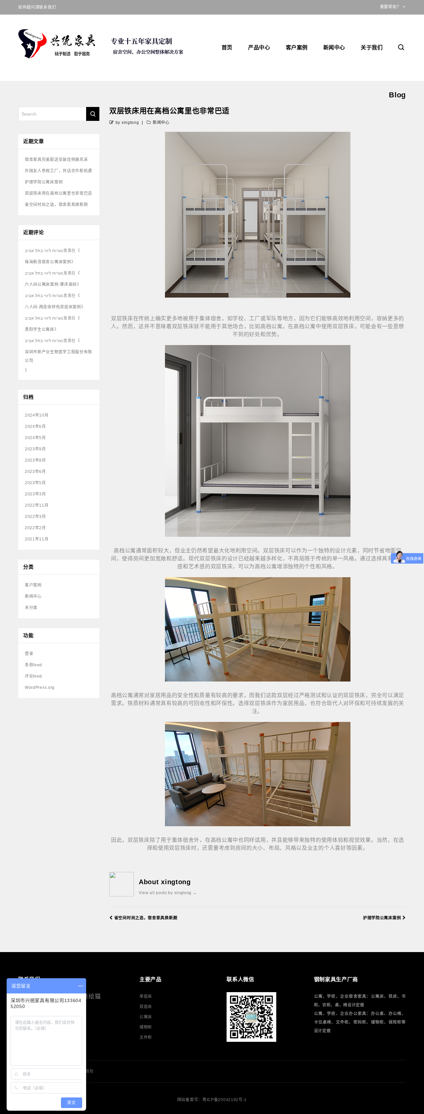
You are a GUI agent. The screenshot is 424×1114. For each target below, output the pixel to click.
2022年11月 (37, 505)
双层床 (145, 1006)
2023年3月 (35, 494)
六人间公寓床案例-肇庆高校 (51, 284)
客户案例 (297, 47)
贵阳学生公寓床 (39, 329)
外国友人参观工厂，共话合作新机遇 (58, 171)
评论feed (33, 676)
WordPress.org (40, 687)
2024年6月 (35, 426)
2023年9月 (35, 449)
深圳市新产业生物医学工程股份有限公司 (58, 356)
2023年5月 (35, 483)
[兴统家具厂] (102, 44)
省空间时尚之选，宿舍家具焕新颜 (145, 918)
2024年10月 (37, 415)
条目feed (33, 665)
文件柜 (145, 1037)
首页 (227, 47)
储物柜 (145, 1027)
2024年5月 (35, 437)
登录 (29, 653)
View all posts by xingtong (168, 892)
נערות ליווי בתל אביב (44, 250)
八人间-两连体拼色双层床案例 (53, 307)
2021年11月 (37, 539)
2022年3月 (35, 516)
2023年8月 (35, 460)
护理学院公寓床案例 (382, 918)
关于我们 (372, 47)
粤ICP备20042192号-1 (224, 1099)
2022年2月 (35, 528)
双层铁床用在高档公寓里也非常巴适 (58, 193)
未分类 (31, 607)
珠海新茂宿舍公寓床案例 (48, 262)
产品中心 (259, 47)
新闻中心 (334, 47)
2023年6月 (35, 471)
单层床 (145, 996)
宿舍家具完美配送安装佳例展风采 (56, 159)
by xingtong (127, 122)
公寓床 (145, 1017)
